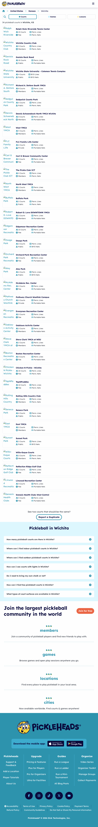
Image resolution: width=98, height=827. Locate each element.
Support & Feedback (11, 764)
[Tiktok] (49, 795)
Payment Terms (82, 806)
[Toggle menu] (93, 3)
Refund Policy (13, 810)
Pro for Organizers (36, 774)
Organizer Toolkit (87, 768)
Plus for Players (36, 768)
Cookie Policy (63, 806)
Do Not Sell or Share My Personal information (70, 810)
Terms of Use (29, 806)
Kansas (32, 11)
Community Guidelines (34, 810)
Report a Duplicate (49, 517)
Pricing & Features (36, 762)
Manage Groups (87, 774)
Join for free (85, 611)
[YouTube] (69, 795)
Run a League (61, 762)
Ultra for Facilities (36, 780)
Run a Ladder (62, 768)
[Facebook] (29, 795)
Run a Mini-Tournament (61, 776)
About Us (11, 783)
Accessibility (12, 806)
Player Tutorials (11, 777)
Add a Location (11, 771)
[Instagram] (39, 795)
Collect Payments (87, 780)
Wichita (44, 11)
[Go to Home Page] (13, 3)
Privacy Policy (46, 806)
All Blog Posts (61, 783)
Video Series (87, 762)
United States (16, 11)
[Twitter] (59, 795)
